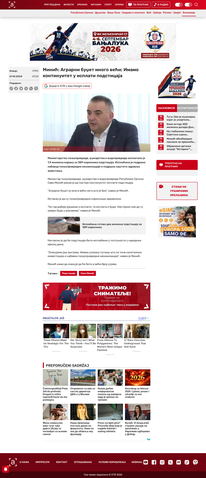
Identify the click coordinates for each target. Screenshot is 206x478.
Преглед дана (52, 4)
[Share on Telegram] (21, 88)
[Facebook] (154, 462)
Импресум (42, 462)
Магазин (96, 4)
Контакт (61, 462)
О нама (24, 462)
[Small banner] (177, 82)
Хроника (82, 4)
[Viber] (195, 462)
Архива (119, 4)
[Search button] (196, 4)
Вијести (69, 4)
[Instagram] (162, 462)
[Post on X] (26, 88)
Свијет (177, 12)
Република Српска (82, 12)
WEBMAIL (137, 462)
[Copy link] (11, 88)
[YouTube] (145, 462)
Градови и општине (133, 12)
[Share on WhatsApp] (31, 88)
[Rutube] (178, 462)
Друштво (100, 12)
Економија (189, 12)
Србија (157, 12)
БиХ (149, 12)
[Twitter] (170, 462)
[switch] (178, 4)
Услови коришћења (112, 462)
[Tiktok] (187, 462)
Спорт (108, 4)
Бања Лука (113, 12)
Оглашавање (83, 462)
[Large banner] (103, 42)
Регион (167, 12)
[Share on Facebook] (16, 88)
